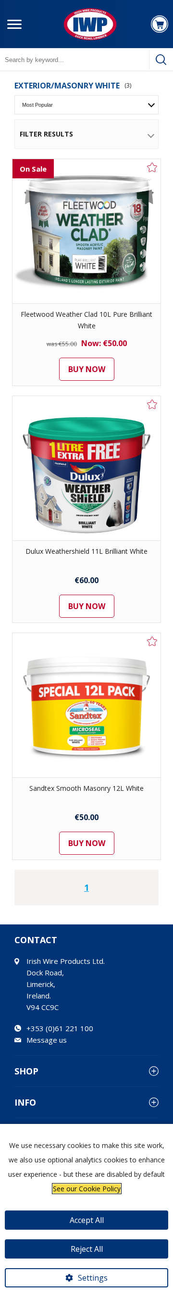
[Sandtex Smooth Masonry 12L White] (86, 705)
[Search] (161, 60)
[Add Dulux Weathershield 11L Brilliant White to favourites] (152, 404)
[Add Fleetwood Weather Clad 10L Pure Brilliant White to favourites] (152, 167)
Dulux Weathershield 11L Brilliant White (86, 551)
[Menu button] (14, 24)
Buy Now (86, 369)
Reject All (87, 1249)
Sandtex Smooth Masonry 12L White (86, 788)
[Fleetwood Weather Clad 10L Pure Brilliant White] (86, 231)
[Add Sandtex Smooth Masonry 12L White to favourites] (152, 641)
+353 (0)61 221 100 (59, 1028)
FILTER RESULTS (46, 133)
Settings (93, 1277)
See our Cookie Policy (87, 1188)
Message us (46, 1040)
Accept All (87, 1220)
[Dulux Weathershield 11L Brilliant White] (86, 468)
